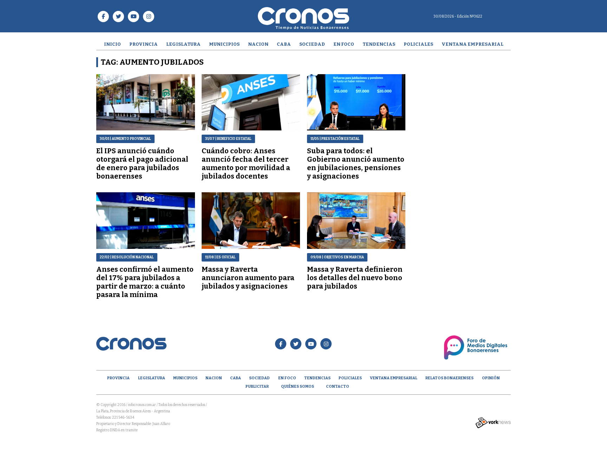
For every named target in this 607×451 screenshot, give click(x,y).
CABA (284, 44)
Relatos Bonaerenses (449, 378)
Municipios (224, 44)
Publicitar (257, 386)
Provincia (143, 44)
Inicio (112, 44)
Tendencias (379, 44)
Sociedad (312, 44)
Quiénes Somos (297, 386)
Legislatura (183, 44)
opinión (491, 378)
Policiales (418, 44)
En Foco (343, 44)
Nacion (258, 44)
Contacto (337, 386)
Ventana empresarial (472, 44)
